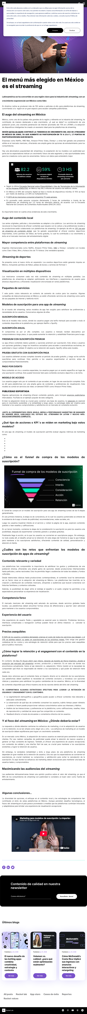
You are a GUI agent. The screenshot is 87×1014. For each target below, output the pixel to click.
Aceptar (55, 30)
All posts (8, 994)
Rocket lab (21, 994)
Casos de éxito (51, 994)
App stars (35, 994)
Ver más (11, 976)
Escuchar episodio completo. (16, 416)
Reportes (67, 994)
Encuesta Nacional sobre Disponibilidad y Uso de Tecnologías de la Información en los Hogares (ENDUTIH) (45, 187)
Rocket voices (11, 998)
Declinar (72, 30)
